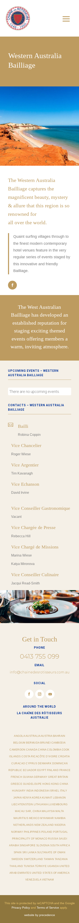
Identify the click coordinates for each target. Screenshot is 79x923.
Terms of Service (48, 907)
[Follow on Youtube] (50, 694)
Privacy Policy (21, 907)
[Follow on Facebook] (12, 285)
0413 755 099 (39, 656)
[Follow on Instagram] (39, 694)
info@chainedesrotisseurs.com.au (40, 672)
